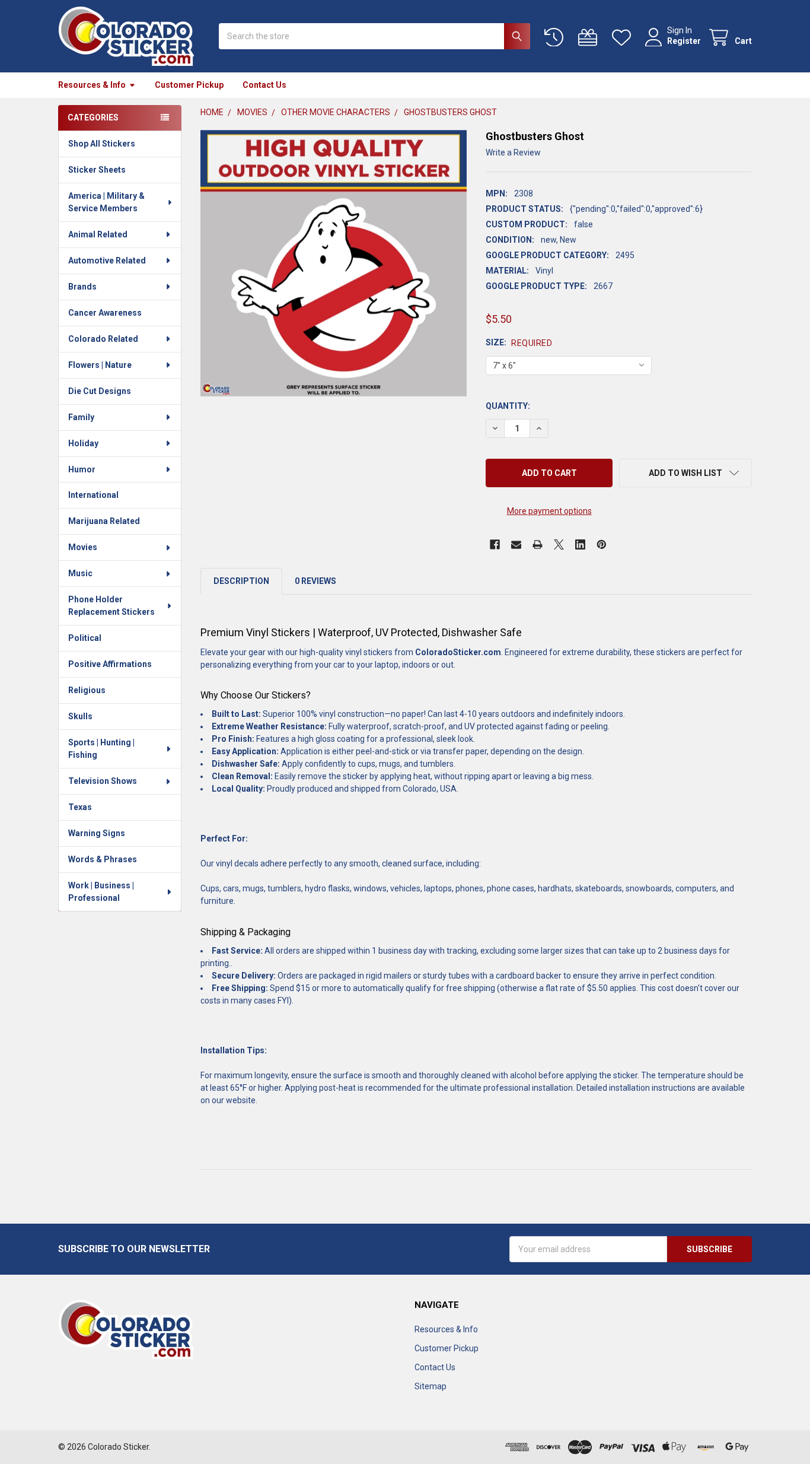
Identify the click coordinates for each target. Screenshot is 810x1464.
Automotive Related (107, 260)
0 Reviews (315, 581)
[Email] (516, 544)
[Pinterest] (601, 544)
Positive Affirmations (110, 664)
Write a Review (513, 152)
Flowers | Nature (100, 365)
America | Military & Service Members (106, 202)
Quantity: (508, 406)
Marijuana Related (104, 521)
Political (84, 638)
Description (241, 581)
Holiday (83, 443)
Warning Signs (96, 833)
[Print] (537, 544)
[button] (685, 473)
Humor (81, 469)
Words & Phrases (102, 859)
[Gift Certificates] (590, 37)
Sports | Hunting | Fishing (101, 749)
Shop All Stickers (101, 143)
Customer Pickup (189, 85)
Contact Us (264, 85)
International (93, 495)
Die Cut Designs (99, 391)
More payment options (549, 511)
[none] (333, 263)
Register (684, 41)
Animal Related (97, 234)
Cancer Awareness (105, 312)
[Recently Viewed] (556, 37)
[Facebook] (495, 544)
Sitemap (430, 1386)
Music (80, 573)
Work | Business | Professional (101, 892)
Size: (519, 343)
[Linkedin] (580, 544)
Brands (82, 286)
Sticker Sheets (97, 169)
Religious (87, 690)
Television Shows (102, 781)
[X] (559, 544)
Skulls (80, 716)
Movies (82, 547)
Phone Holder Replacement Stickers (111, 606)
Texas (80, 807)
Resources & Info (92, 85)
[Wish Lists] (623, 37)
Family (81, 417)
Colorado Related (103, 339)
